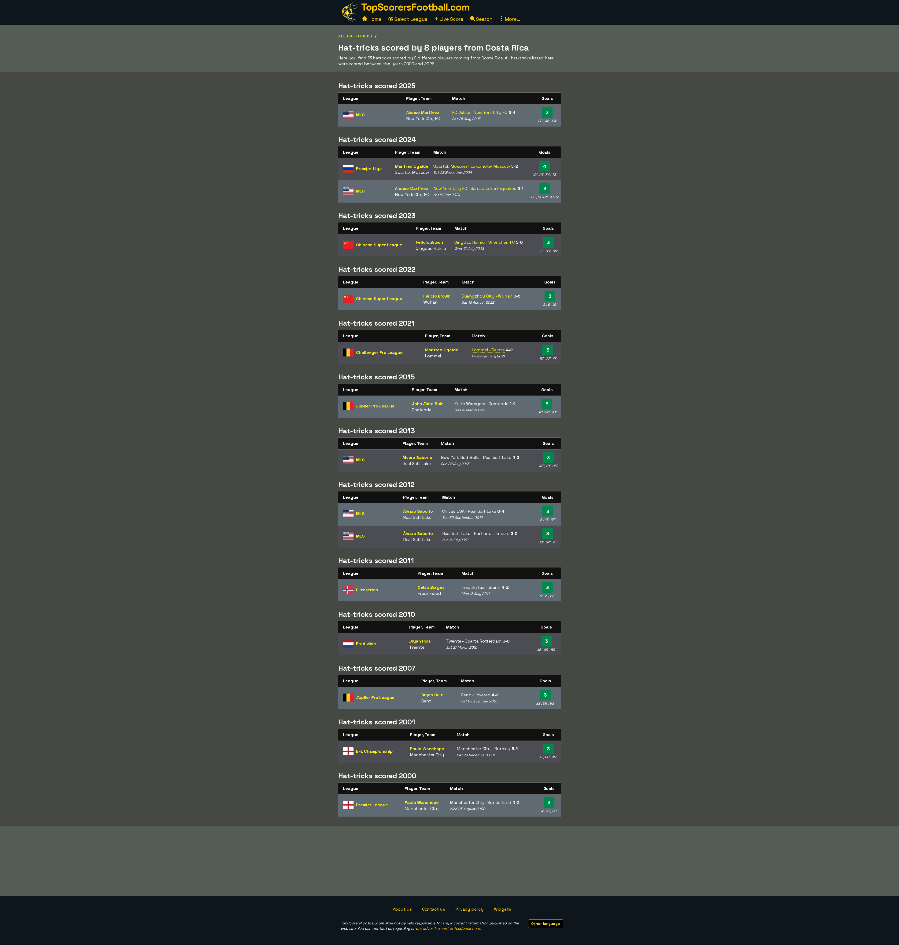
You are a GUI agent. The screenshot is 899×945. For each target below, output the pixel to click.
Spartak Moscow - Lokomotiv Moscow (471, 166)
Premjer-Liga (369, 168)
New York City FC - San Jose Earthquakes (474, 188)
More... (512, 19)
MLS (360, 114)
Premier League (372, 804)
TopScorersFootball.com (415, 7)
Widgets (502, 909)
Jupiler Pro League (375, 406)
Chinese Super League (379, 244)
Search (483, 19)
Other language (545, 923)
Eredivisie (366, 643)
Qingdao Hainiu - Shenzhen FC (484, 242)
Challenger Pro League (379, 352)
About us (402, 909)
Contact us (433, 909)
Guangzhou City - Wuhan (487, 296)
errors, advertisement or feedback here (445, 928)
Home (374, 19)
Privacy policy (469, 909)
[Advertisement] (449, 861)
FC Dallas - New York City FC (479, 112)
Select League (410, 19)
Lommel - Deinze (488, 350)
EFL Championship (374, 751)
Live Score (450, 19)
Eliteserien (367, 589)
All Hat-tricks (355, 36)
